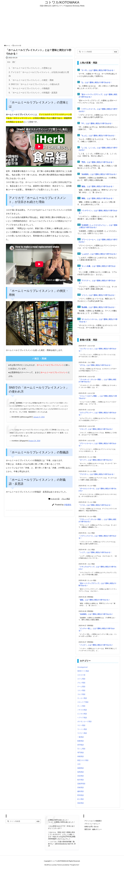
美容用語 (80, 776)
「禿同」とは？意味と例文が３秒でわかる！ (97, 162)
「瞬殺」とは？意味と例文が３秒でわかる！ (97, 198)
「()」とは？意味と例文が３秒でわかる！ (96, 82)
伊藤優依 (67, 505)
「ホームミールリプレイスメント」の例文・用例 (31, 80)
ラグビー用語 (82, 733)
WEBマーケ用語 (83, 671)
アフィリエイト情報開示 (93, 821)
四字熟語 (80, 745)
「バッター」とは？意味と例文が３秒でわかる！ (96, 645)
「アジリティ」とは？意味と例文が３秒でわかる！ (97, 474)
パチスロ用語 (82, 710)
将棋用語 (80, 756)
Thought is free (74, 865)
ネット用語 (81, 706)
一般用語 (80, 737)
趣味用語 (80, 791)
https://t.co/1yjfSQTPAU (61, 837)
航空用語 (80, 780)
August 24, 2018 (34, 441)
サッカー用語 (82, 698)
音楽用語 (80, 803)
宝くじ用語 (81, 749)
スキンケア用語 (82, 702)
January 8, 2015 (39, 417)
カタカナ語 (17, 45)
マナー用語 (81, 725)
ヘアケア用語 (82, 718)
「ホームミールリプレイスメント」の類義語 (29, 88)
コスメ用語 (81, 690)
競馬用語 (80, 772)
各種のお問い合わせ (91, 826)
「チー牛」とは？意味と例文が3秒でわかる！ (97, 70)
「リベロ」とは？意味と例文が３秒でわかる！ (95, 505)
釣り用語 (80, 799)
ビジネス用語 (82, 714)
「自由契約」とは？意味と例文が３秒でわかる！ (98, 174)
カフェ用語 (81, 679)
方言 (79, 764)
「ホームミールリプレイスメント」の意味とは (30, 68)
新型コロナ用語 (82, 760)
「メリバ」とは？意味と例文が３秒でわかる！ (98, 295)
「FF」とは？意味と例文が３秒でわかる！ (96, 123)
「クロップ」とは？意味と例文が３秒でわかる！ (96, 429)
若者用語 (80, 787)
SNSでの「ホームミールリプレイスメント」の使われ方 (34, 84)
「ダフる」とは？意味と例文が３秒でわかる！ (95, 365)
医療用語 (80, 741)
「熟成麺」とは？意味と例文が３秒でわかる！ (98, 307)
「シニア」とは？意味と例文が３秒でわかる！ (95, 552)
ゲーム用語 (81, 686)
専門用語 (80, 752)
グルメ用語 (65, 499)
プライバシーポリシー (92, 824)
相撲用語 (80, 768)
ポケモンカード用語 (84, 721)
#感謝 (53, 839)
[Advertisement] (62, 26)
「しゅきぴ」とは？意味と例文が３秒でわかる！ (98, 254)
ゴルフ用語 (81, 694)
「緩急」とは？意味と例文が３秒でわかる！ (97, 186)
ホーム (8, 45)
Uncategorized (82, 667)
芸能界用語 (81, 784)
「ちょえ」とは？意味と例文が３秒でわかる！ (98, 135)
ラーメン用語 (82, 729)
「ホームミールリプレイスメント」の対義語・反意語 (33, 93)
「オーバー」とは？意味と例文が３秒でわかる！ (96, 460)
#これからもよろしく (62, 839)
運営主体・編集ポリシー (93, 829)
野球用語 (80, 795)
